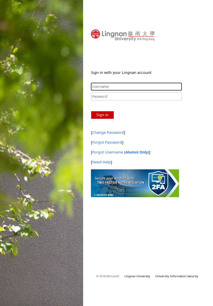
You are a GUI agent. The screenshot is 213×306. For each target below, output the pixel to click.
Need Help (101, 161)
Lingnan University (137, 276)
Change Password (108, 132)
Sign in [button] (102, 114)
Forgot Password (107, 142)
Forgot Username (120, 152)
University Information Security (176, 276)
